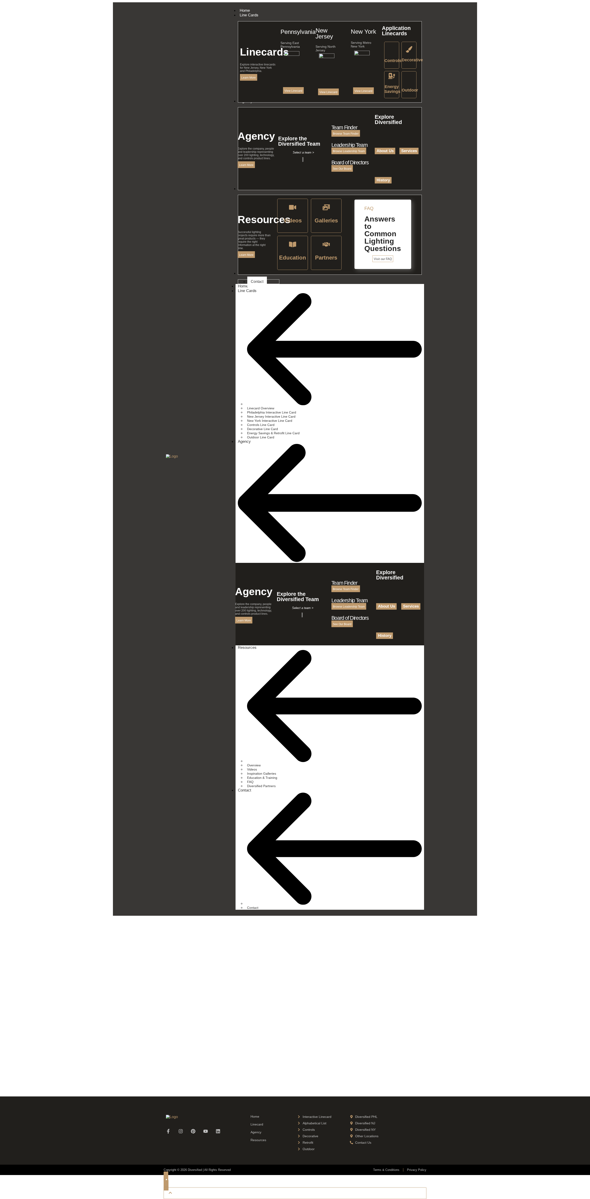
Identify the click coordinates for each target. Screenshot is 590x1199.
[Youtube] (205, 1131)
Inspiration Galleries (261, 773)
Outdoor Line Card (260, 437)
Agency (244, 441)
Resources (247, 647)
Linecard (257, 1124)
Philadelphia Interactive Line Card (271, 412)
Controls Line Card (260, 425)
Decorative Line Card (262, 429)
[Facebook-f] (168, 1131)
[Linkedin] (218, 1131)
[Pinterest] (193, 1131)
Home (255, 1116)
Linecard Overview (260, 408)
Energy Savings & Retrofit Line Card (273, 433)
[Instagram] (180, 1131)
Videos (252, 769)
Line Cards (247, 291)
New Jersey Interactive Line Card (271, 416)
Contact (244, 790)
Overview (254, 765)
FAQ (250, 782)
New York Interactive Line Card (269, 420)
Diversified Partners (261, 786)
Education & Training (262, 778)
